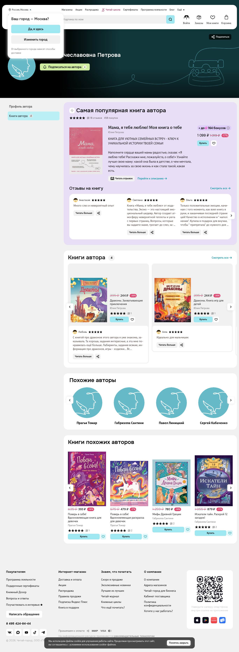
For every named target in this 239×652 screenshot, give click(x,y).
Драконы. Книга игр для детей (208, 302)
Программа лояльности (21, 579)
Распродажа (66, 590)
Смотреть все (218, 188)
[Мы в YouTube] (26, 632)
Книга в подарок (68, 607)
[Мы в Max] (18, 632)
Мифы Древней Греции (166, 514)
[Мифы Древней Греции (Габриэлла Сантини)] (171, 477)
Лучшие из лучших (112, 590)
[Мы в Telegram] (43, 632)
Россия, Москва (20, 9)
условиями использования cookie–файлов (92, 644)
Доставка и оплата (70, 579)
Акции (62, 585)
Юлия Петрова (116, 132)
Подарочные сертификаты (22, 585)
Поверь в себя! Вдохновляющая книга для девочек (84, 517)
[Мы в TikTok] (34, 632)
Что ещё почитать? (113, 607)
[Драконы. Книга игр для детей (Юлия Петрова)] (172, 294)
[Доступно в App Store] (197, 620)
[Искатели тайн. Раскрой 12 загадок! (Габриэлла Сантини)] (214, 477)
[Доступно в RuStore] (222, 620)
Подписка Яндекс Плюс (72, 602)
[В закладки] (214, 143)
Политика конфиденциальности (157, 603)
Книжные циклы (111, 602)
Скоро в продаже (112, 579)
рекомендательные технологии (134, 636)
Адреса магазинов (155, 585)
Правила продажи (69, 596)
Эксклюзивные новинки (116, 585)
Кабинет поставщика (157, 596)
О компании (151, 579)
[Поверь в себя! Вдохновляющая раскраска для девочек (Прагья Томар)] (129, 477)
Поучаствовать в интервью (23, 604)
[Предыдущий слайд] (69, 306)
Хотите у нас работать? (158, 611)
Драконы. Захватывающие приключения (126, 302)
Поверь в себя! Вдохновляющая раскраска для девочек (127, 517)
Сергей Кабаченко (213, 423)
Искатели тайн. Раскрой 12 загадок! (211, 515)
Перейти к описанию (151, 178)
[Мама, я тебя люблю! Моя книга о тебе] (86, 150)
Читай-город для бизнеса (160, 590)
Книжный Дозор (16, 592)
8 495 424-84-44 (18, 623)
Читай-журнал (110, 596)
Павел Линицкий (171, 423)
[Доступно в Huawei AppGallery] (214, 620)
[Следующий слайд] (231, 215)
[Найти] (170, 19)
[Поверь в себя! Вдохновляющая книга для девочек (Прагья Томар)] (87, 477)
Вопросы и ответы (17, 598)
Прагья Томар (87, 423)
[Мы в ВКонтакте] (9, 632)
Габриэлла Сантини (129, 423)
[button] (85, 67)
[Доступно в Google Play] (205, 620)
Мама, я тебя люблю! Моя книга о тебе (145, 127)
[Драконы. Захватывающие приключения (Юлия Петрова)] (89, 294)
